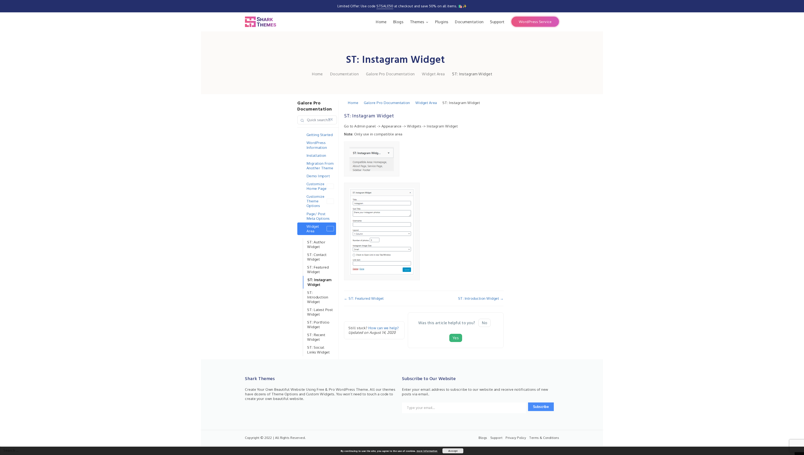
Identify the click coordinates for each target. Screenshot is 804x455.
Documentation (469, 21)
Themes (417, 21)
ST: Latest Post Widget (320, 311)
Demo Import (318, 176)
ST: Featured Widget (318, 269)
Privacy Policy (516, 438)
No (484, 322)
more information (427, 450)
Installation (316, 155)
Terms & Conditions (544, 438)
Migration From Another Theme (320, 165)
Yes (456, 337)
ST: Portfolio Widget (318, 324)
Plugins (441, 21)
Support (497, 21)
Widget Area (313, 228)
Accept (452, 451)
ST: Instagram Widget (320, 282)
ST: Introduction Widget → (481, 298)
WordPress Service (535, 21)
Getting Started (320, 134)
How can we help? (383, 328)
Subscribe (541, 407)
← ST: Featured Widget (364, 298)
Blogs (398, 21)
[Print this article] (502, 113)
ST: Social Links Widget (318, 349)
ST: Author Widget (316, 244)
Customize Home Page (317, 186)
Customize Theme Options (316, 201)
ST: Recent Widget (316, 337)
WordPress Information (317, 144)
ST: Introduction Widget (317, 297)
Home (381, 21)
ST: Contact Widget (317, 256)
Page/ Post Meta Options (318, 216)
